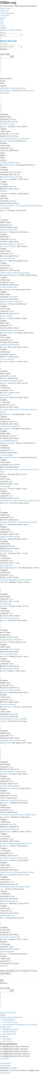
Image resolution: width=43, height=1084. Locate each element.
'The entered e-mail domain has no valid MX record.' (18, 815)
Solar (11, 910)
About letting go (5, 603)
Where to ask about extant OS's (11, 301)
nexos (11, 450)
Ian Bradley (13, 1068)
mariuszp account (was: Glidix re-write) (13, 858)
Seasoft (5, 692)
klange (11, 517)
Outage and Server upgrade (10, 536)
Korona (11, 685)
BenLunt (5, 803)
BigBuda (12, 546)
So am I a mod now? (7, 359)
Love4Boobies (14, 133)
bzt (10, 635)
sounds (4, 232)
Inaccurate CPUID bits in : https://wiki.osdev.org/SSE (18, 522)
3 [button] (0, 64)
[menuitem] (7, 13)
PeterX (5, 582)
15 (1, 112)
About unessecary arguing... (10, 618)
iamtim (4, 954)
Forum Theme (5, 395)
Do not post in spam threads (10, 937)
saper (4, 474)
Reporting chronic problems (10, 668)
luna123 (5, 179)
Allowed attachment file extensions (12, 330)
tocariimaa (12, 201)
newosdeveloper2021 (10, 568)
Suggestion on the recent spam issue (13, 740)
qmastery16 (6, 414)
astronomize (6, 788)
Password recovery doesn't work (11, 639)
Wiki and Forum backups (9, 901)
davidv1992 (6, 743)
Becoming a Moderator (8, 704)
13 (1, 107)
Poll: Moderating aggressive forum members (15, 580)
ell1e (4, 210)
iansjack (6, 193)
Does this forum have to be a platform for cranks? (17, 872)
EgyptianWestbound (9, 275)
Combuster (6, 90)
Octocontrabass (7, 333)
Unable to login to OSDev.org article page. (15, 273)
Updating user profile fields (9, 345)
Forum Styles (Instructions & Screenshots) (15, 138)
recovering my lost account (9, 829)
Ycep (5, 721)
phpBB (11, 1070)
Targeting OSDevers (7, 915)
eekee (11, 253)
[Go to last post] (17, 119)
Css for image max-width (9, 654)
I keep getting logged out (8, 440)
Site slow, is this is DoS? (8, 229)
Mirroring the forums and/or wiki (11, 177)
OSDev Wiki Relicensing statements (13, 88)
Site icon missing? (6, 316)
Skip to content (5, 8)
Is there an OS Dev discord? (10, 786)
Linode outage (5, 486)
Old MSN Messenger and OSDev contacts (15, 886)
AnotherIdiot (6, 289)
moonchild (6, 817)
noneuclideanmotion (9, 457)
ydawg (4, 304)
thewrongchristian (8, 165)
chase (4, 126)
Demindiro (12, 186)
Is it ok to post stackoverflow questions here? (16, 843)
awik (3, 318)
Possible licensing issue (8, 287)
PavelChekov (7, 707)
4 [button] (0, 66)
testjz (4, 671)
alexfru (4, 261)
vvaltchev (5, 503)
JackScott (12, 354)
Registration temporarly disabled (11, 380)
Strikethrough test (6, 551)
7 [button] (0, 74)
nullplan (5, 246)
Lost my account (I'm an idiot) (10, 690)
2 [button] (0, 62)
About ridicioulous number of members (13, 719)
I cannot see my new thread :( (10, 426)
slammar (5, 846)
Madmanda (6, 831)
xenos (11, 268)
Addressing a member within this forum (14, 800)
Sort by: (19, 971)
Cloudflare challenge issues (10, 162)
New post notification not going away (13, 771)
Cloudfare (3, 191)
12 (1, 105)
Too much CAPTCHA (7, 258)
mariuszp (5, 860)
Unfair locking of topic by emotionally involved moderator (20, 500)
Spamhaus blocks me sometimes (11, 244)
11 (1, 102)
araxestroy (12, 239)
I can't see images (6, 455)
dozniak (5, 903)
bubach (4, 656)
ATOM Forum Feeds (7, 124)
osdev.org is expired (7, 951)
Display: (3, 971)
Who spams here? (6, 565)
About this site (8, 40)
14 (1, 110)
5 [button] (0, 69)
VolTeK (11, 882)
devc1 (4, 524)
